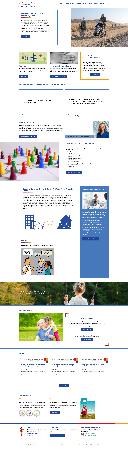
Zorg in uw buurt (69, 3)
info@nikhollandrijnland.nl (33, 433)
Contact (96, 3)
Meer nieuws (64, 385)
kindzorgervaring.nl (97, 323)
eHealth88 (75, 444)
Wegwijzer (78, 3)
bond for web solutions (88, 444)
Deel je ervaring (87, 329)
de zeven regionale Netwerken (44, 128)
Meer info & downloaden (90, 239)
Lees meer (45, 31)
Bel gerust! (25, 36)
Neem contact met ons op (58, 76)
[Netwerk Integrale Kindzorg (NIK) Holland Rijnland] (27, 3)
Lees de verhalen (87, 339)
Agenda (90, 3)
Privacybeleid (97, 444)
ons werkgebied (31, 131)
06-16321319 (30, 435)
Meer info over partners (74, 172)
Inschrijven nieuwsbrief (57, 435)
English (102, 3)
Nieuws (85, 3)
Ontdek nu (47, 247)
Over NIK (60, 3)
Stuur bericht (55, 412)
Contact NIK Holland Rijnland (28, 136)
